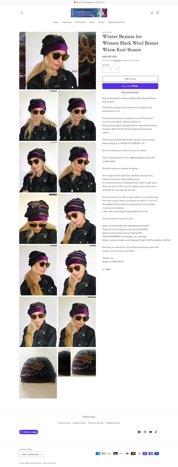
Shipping (117, 60)
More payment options (130, 92)
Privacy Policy (64, 423)
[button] (22, 13)
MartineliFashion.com (33, 463)
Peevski (53, 463)
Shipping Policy (113, 423)
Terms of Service (96, 423)
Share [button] (108, 269)
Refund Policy (79, 423)
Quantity (105, 65)
